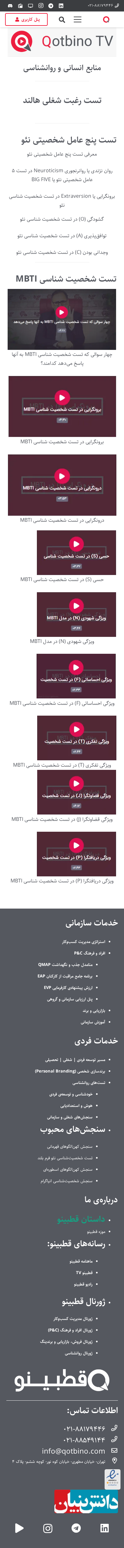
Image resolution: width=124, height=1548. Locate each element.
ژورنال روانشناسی (79, 1353)
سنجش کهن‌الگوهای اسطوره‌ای (68, 1169)
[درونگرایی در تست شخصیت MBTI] (62, 485)
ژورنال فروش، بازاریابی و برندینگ (66, 1341)
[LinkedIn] (61, 6)
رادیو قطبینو (83, 1284)
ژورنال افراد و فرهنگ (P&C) (70, 1330)
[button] (62, 19)
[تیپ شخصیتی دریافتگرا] (62, 854)
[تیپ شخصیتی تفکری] (62, 738)
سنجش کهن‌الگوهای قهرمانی (70, 1146)
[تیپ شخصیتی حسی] (62, 552)
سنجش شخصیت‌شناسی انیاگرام (67, 1181)
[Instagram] (41, 6)
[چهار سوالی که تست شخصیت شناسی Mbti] (62, 319)
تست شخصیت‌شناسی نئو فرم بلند (65, 1158)
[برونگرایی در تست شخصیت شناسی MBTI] (62, 406)
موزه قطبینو (96, 1231)
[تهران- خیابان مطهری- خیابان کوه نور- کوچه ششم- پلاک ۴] (111, 1461)
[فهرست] (78, 19)
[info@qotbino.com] (111, 1451)
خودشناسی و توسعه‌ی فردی (71, 1094)
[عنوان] (19, 1528)
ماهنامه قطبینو (81, 1261)
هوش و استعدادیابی (76, 1105)
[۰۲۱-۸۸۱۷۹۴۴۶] (111, 1429)
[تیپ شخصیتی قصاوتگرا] (62, 792)
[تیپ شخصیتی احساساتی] (62, 676)
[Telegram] (51, 6)
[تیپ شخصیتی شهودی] (62, 614)
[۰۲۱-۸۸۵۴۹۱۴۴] (111, 1440)
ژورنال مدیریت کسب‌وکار (73, 1319)
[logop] (106, 19)
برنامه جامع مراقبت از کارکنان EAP (65, 976)
